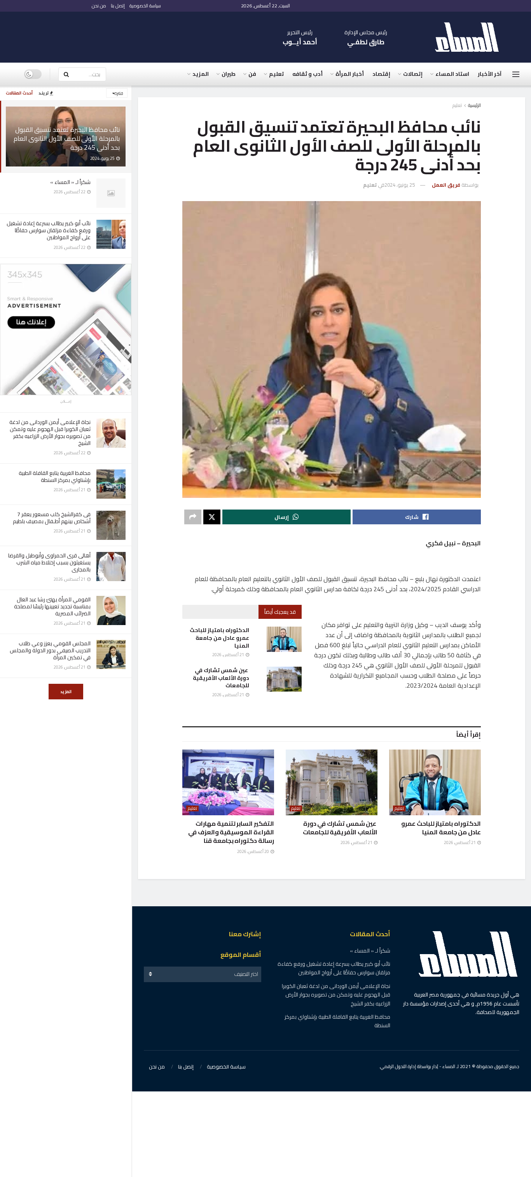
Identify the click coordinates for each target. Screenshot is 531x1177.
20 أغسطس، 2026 (253, 851)
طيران (229, 74)
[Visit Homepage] (471, 37)
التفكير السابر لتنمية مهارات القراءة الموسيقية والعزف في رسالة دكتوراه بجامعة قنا (231, 832)
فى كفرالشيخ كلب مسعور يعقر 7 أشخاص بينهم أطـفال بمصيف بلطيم (52, 517)
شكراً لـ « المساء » (70, 182)
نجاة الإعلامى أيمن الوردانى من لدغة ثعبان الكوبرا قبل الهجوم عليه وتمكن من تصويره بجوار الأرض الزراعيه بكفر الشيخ (50, 432)
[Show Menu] (515, 74)
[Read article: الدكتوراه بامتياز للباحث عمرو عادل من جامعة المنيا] (284, 639)
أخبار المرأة (349, 74)
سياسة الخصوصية (145, 5)
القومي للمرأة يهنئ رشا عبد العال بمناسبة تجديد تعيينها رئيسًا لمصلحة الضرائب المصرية (52, 606)
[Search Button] (66, 74)
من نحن (99, 5)
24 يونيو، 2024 (397, 1007)
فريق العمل (446, 184)
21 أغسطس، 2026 (228, 655)
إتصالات (413, 74)
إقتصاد (381, 74)
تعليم (276, 74)
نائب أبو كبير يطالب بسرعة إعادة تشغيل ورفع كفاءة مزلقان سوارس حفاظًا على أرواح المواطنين (49, 230)
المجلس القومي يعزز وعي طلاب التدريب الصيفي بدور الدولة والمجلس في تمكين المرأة (50, 650)
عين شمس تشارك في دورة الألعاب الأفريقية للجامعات (221, 677)
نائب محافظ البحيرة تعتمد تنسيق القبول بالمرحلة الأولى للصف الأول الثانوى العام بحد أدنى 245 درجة (67, 138)
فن (252, 74)
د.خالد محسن (445, 1007)
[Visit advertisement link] (65, 329)
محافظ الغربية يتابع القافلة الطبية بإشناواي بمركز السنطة (55, 476)
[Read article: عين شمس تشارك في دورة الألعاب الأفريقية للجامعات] (284, 679)
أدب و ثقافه (307, 74)
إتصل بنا (118, 5)
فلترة (119, 93)
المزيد (66, 691)
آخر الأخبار (489, 74)
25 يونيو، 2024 (399, 184)
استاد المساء (452, 74)
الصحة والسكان (448, 946)
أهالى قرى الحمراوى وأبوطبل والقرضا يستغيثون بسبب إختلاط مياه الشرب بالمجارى (49, 562)
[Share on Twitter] (211, 517)
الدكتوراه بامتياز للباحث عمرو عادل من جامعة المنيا (219, 637)
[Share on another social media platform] (192, 517)
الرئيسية (474, 105)
